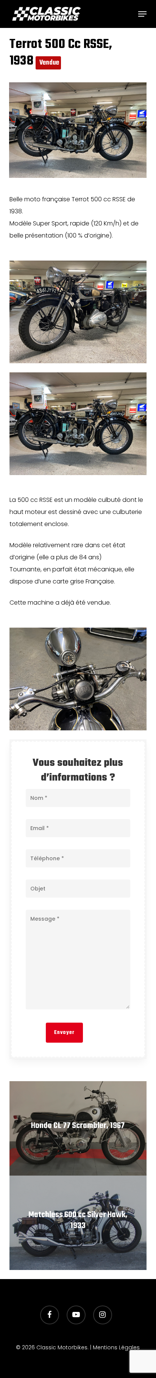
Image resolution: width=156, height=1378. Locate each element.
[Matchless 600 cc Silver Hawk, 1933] (78, 1223)
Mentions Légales (116, 1347)
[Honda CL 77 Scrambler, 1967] (78, 1128)
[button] (142, 14)
